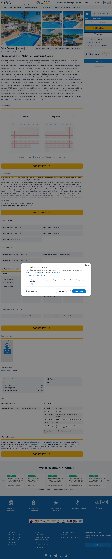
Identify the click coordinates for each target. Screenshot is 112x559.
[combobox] (86, 265)
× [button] (88, 265)
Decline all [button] (63, 291)
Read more (57, 272)
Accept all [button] (79, 291)
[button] (56, 275)
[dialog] (56, 279)
